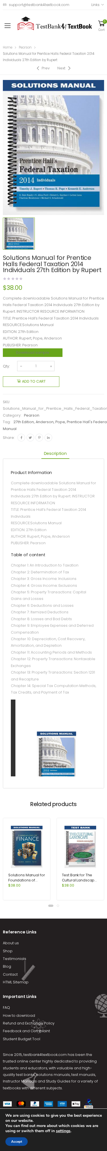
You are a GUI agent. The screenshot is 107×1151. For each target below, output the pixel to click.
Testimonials (14, 958)
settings (63, 1131)
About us (11, 943)
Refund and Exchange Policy (28, 1023)
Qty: (6, 366)
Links (95, 4)
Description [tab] (55, 453)
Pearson (25, 47)
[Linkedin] (48, 437)
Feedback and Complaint (26, 1031)
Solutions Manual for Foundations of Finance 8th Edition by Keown (26, 883)
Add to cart (34, 381)
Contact (10, 974)
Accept (16, 1141)
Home (7, 47)
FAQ (6, 1007)
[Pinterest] (39, 437)
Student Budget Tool (21, 1038)
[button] (51, 905)
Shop (8, 951)
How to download (19, 1015)
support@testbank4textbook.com (39, 4)
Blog (7, 966)
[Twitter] (30, 437)
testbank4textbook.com (45, 1054)
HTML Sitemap (16, 982)
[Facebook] (21, 437)
